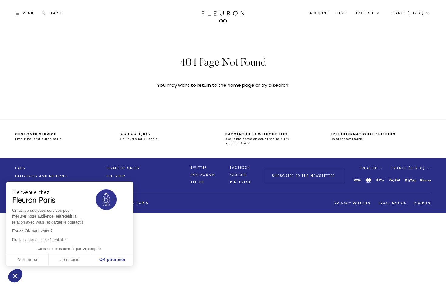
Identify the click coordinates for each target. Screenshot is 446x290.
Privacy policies (352, 203)
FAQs (20, 168)
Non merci (27, 259)
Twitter (199, 168)
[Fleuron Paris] (223, 13)
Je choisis (69, 259)
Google (152, 139)
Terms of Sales (123, 168)
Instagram (203, 175)
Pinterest (240, 182)
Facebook (240, 168)
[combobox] (367, 13)
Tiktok (197, 182)
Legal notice (392, 203)
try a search (274, 85)
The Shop (115, 176)
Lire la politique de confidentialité (39, 240)
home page (241, 85)
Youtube (238, 175)
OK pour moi (112, 259)
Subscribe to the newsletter (303, 176)
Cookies (422, 203)
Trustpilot (134, 139)
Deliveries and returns (41, 176)
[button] (15, 275)
